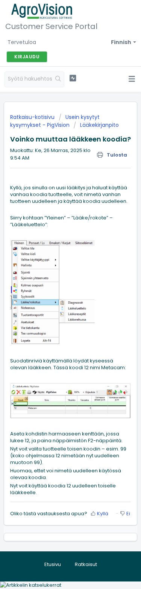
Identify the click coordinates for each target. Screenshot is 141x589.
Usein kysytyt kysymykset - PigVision (55, 121)
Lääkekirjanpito (99, 125)
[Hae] (58, 79)
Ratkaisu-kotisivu (33, 117)
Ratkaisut (86, 564)
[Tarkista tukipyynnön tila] (73, 78)
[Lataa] (57, 293)
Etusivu (52, 564)
